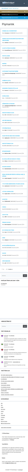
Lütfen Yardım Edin (7, 191)
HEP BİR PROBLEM (7, 120)
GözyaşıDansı (6, 261)
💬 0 (21, 33)
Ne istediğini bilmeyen (8, 245)
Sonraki (10, 269)
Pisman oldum (6, 222)
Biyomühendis (6, 151)
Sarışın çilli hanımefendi (9, 31)
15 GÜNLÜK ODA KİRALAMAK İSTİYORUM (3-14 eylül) (12, 377)
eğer (3, 237)
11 (7, 269)
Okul (2, 413)
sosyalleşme (6, 55)
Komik (2, 411)
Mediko (4, 63)
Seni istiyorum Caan (8, 112)
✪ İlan (2, 419)
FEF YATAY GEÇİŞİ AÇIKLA (6, 375)
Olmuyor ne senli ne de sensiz (11, 135)
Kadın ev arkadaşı (5, 392)
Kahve (4, 253)
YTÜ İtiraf (20, 469)
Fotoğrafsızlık (6, 128)
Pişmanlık (18, 33)
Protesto (3, 417)
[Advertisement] (14, 302)
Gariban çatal (6, 80)
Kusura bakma (6, 166)
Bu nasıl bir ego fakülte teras (11, 159)
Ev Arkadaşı (11, 335)
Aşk (2, 405)
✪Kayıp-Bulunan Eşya (5, 423)
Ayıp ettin (5, 214)
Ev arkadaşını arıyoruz (5, 387)
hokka (4, 207)
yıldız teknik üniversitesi (6, 427)
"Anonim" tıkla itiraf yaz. (10, 8)
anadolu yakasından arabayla (7, 394)
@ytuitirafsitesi (10, 11)
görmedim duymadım (8, 103)
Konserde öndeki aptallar (10, 88)
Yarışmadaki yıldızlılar (5, 385)
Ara (25, 275)
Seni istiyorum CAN (7, 143)
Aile (1, 403)
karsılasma (5, 96)
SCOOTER (4, 199)
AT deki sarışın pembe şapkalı (7, 381)
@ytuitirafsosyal (10, 14)
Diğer (2, 407)
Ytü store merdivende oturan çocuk (13, 183)
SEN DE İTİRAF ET (6, 321)
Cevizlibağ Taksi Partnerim (10, 71)
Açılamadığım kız (16, 361)
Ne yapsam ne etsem (8, 230)
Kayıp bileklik (4, 383)
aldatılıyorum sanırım (8, 48)
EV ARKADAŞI (4, 283)
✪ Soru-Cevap (4, 421)
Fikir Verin (3, 409)
